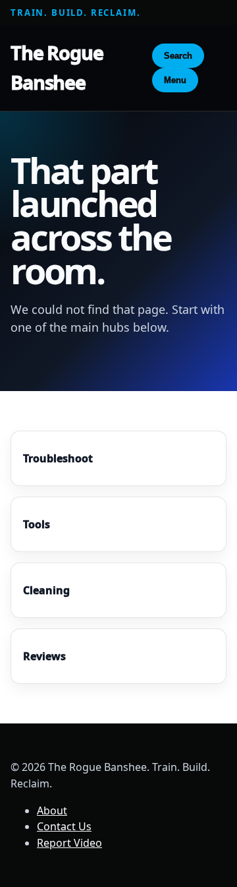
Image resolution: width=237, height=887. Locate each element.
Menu (175, 80)
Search (178, 56)
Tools (36, 524)
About (52, 810)
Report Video (69, 843)
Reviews (44, 656)
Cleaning (46, 590)
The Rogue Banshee (57, 67)
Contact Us (64, 826)
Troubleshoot (58, 458)
